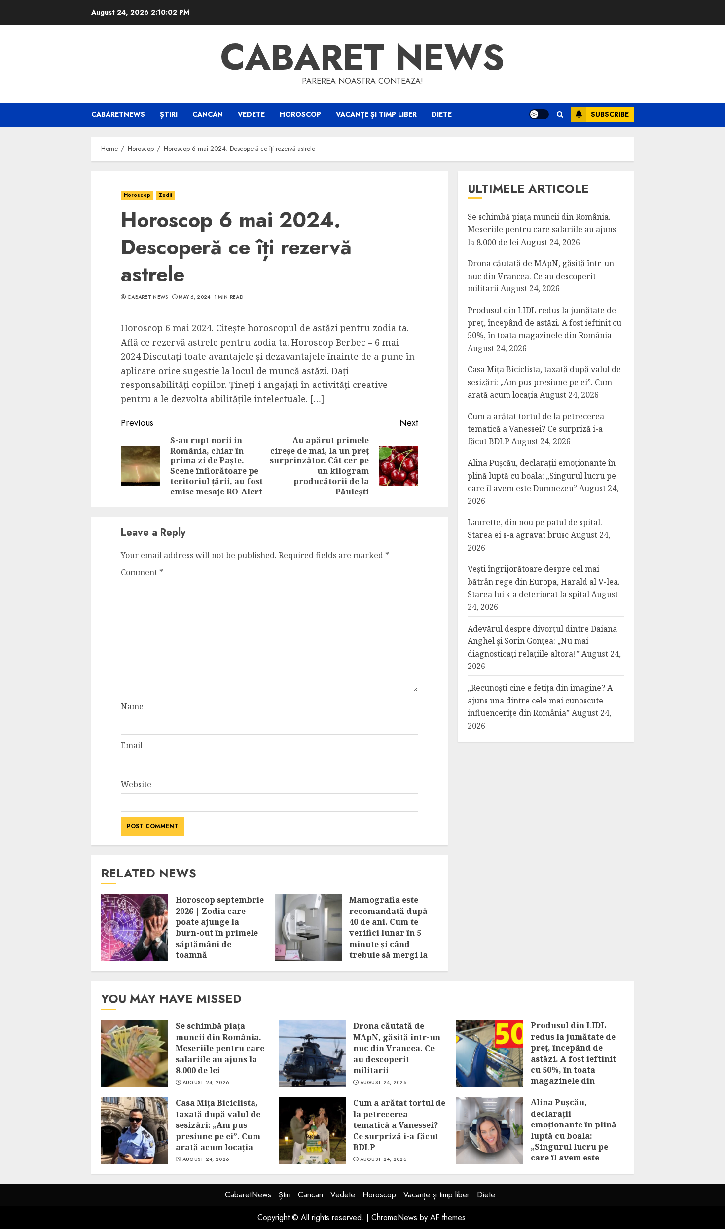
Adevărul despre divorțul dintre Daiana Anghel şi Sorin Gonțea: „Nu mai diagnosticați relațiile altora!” (542, 641)
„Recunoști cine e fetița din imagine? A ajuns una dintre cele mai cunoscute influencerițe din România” (540, 700)
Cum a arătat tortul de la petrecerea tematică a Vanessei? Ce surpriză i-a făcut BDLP (536, 429)
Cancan (207, 114)
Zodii (166, 195)
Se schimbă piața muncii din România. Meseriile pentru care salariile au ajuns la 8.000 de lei (542, 229)
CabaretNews (118, 114)
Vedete (251, 114)
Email (132, 745)
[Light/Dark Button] (539, 114)
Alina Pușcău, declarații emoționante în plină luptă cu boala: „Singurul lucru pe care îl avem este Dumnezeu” (542, 475)
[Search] (560, 114)
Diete (442, 114)
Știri (169, 114)
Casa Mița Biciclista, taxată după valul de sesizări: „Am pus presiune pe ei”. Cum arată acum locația (544, 382)
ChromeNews (394, 1217)
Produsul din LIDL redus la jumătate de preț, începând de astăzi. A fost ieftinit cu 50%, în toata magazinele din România (544, 323)
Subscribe (610, 114)
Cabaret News (147, 297)
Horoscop (300, 114)
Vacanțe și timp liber (376, 114)
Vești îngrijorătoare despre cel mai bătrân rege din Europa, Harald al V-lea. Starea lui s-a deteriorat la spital (544, 581)
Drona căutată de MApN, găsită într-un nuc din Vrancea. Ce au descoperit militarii (541, 276)
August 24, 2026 (205, 1082)
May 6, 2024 (194, 297)
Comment (142, 572)
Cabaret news (362, 57)
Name (132, 706)
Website (136, 784)
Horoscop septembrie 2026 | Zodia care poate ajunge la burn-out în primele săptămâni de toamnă (220, 927)
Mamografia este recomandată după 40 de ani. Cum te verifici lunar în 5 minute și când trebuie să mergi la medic (388, 932)
